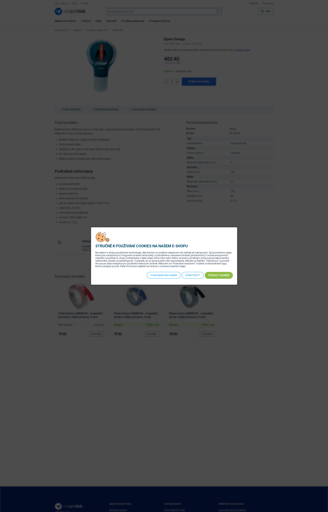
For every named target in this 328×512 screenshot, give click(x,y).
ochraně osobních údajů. (173, 266)
